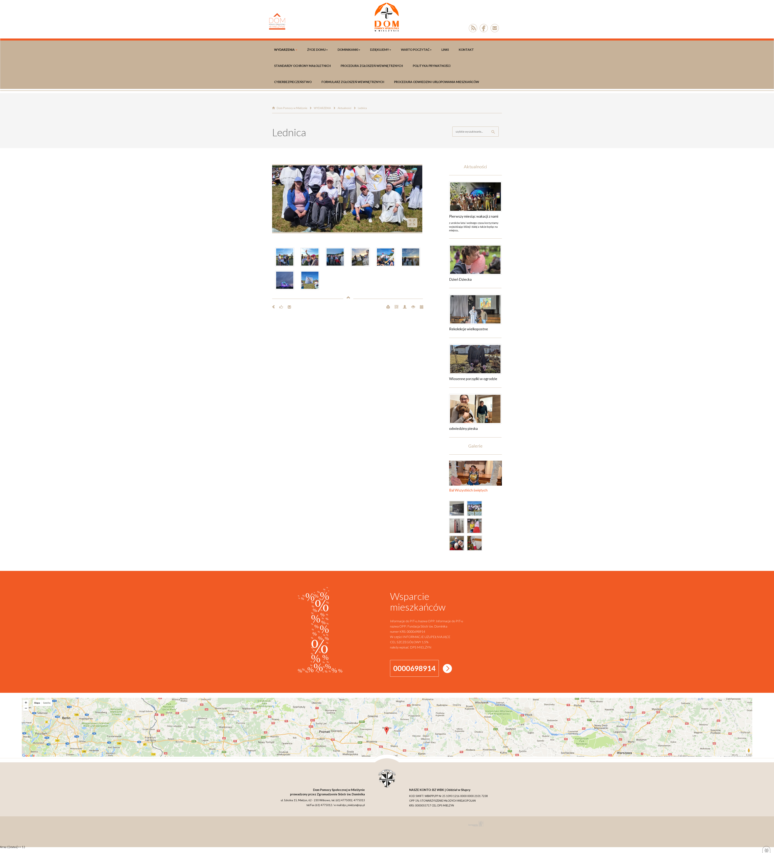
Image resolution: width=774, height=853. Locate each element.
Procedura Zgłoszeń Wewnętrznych (372, 66)
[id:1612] (475, 260)
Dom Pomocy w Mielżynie (292, 108)
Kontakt (466, 49)
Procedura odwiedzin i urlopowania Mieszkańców (436, 82)
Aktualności (344, 108)
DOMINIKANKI (348, 49)
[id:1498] (458, 543)
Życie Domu (316, 49)
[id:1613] (475, 196)
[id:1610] (475, 359)
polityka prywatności (431, 66)
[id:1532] (458, 509)
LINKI (445, 49)
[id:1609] (475, 409)
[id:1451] (475, 543)
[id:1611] (475, 309)
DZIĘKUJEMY (379, 49)
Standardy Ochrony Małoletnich (302, 66)
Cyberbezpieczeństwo (293, 82)
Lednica (362, 108)
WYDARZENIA (284, 49)
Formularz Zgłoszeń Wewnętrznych (352, 82)
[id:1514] (458, 526)
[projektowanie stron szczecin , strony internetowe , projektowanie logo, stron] (475, 823)
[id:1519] (475, 509)
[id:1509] (475, 526)
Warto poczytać (415, 49)
